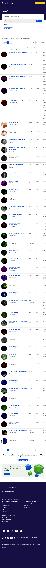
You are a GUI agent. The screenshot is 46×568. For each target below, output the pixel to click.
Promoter (38, 49)
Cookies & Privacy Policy (26, 537)
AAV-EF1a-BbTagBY (13, 250)
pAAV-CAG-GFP (12, 242)
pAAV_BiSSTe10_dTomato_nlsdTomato (17, 64)
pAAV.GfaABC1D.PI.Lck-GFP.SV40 (16, 206)
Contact (18, 537)
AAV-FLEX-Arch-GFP (13, 284)
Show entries (38, 42)
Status (24, 539)
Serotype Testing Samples (29, 503)
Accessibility (34, 537)
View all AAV (4, 513)
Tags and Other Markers (7, 519)
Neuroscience (5, 521)
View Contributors (23, 460)
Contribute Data (39, 3)
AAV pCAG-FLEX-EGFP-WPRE (15, 214)
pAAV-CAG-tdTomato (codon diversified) (18, 300)
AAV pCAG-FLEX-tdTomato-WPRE (16, 198)
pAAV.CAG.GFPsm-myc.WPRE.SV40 (17, 233)
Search (38, 20)
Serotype (31, 49)
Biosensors (4, 503)
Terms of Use (19, 539)
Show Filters (8, 24)
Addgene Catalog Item (14, 49)
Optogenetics (5, 509)
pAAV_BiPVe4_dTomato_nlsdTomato (17, 76)
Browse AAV (6, 474)
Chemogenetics (5, 505)
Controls (4, 507)
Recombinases (5, 511)
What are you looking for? (12, 16)
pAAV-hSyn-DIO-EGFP (14, 181)
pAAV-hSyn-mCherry (13, 122)
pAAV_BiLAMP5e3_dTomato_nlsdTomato (18, 52)
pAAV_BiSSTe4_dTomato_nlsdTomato (17, 100)
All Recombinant (5, 517)
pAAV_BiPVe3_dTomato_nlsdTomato (17, 88)
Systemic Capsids (27, 507)
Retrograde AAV (27, 505)
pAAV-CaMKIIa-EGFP (13, 189)
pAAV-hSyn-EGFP (13, 354)
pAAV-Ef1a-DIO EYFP (13, 292)
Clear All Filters (7, 28)
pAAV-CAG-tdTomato (13, 172)
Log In (32, 3)
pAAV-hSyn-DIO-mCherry (14, 156)
